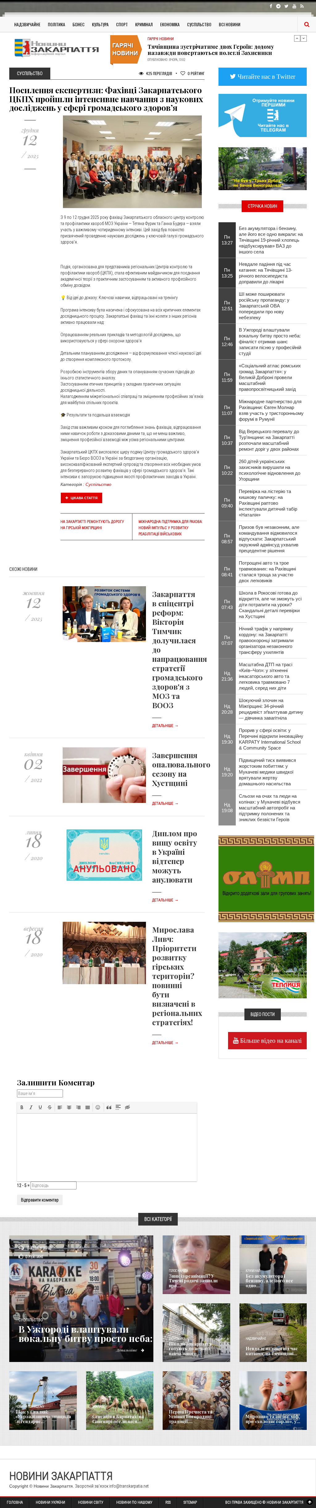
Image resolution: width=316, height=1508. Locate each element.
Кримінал (144, 24)
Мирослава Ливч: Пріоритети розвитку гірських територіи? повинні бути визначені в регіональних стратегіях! (177, 976)
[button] (22, 1107)
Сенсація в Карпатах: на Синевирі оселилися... (118, 1419)
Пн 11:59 (227, 377)
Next (304, 38)
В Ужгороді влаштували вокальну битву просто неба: (85, 1333)
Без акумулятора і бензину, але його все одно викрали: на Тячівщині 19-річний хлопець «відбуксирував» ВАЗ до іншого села (271, 240)
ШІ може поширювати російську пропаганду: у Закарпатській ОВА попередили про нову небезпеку (264, 305)
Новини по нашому (29, 1406)
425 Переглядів (158, 73)
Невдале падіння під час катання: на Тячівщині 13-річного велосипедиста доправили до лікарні (265, 272)
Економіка (170, 24)
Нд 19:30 (227, 739)
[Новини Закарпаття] (59, 47)
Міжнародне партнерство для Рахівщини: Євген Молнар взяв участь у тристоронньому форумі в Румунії (271, 410)
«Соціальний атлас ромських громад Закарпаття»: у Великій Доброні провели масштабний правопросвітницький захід (270, 377)
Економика (177, 1338)
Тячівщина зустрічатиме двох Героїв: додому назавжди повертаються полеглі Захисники (211, 49)
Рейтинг (196, 73)
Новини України (50, 1502)
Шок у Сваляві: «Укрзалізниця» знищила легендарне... (43, 1416)
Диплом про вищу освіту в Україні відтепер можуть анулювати (174, 856)
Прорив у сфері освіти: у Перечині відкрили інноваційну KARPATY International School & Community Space (271, 739)
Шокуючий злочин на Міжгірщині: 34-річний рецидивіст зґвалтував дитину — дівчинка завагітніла (271, 709)
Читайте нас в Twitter (265, 76)
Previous (297, 38)
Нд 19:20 (227, 771)
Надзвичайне (27, 24)
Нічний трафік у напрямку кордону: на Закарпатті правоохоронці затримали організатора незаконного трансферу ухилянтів (266, 640)
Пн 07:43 (227, 604)
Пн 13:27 (227, 239)
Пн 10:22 (227, 470)
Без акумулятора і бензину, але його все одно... (269, 1281)
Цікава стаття (84, 498)
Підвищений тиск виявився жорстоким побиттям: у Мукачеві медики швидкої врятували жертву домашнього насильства (267, 772)
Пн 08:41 (227, 571)
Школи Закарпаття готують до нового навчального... (190, 1348)
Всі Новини (229, 24)
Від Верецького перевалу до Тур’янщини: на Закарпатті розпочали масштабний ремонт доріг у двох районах (269, 440)
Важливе (98, 1406)
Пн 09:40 (227, 502)
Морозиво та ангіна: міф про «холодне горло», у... (273, 1419)
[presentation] (22, 1107)
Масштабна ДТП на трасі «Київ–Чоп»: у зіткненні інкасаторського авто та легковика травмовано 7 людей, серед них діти (265, 676)
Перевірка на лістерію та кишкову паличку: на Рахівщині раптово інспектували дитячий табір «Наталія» (268, 503)
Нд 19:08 (227, 807)
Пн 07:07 (227, 640)
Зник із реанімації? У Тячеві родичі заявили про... (193, 1281)
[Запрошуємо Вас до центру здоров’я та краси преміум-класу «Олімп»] (266, 878)
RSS (168, 1502)
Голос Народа (178, 1270)
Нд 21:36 (227, 676)
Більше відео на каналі (270, 1040)
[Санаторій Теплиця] (262, 965)
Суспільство (199, 24)
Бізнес (79, 24)
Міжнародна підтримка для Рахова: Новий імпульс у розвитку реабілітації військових (170, 528)
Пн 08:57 (227, 538)
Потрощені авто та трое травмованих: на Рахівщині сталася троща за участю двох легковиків (267, 571)
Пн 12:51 (227, 305)
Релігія (174, 1406)
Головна (15, 1502)
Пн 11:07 (227, 410)
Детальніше (165, 726)
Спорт (122, 24)
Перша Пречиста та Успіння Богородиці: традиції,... (191, 1416)
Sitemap (190, 1502)
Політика (56, 24)
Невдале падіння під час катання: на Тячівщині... (272, 1351)
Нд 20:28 (227, 709)
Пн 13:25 (227, 272)
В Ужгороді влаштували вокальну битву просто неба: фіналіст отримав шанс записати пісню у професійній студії (270, 341)
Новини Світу (90, 1502)
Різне (250, 1406)
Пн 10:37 (227, 440)
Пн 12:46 (227, 341)
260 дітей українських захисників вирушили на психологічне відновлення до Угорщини (269, 470)
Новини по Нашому (134, 1502)
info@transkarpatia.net (129, 1486)
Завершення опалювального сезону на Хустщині (181, 769)
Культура (100, 24)
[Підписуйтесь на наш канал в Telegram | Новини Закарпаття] (262, 114)
